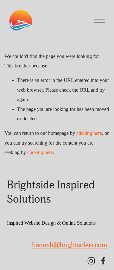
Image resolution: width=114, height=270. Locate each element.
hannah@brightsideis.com (69, 245)
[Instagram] (91, 261)
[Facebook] (103, 261)
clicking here (89, 133)
